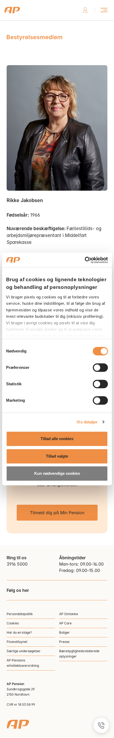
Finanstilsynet (17, 642)
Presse (64, 642)
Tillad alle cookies (57, 438)
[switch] (100, 367)
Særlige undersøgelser (24, 651)
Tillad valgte (57, 456)
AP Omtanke (68, 614)
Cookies (13, 623)
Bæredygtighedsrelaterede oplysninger (79, 653)
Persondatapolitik (20, 614)
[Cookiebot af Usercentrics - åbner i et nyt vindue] (85, 260)
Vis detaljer (87, 422)
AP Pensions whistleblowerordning (23, 663)
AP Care (65, 623)
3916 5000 (17, 564)
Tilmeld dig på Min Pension (57, 512)
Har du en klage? (19, 632)
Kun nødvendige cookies (57, 473)
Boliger (64, 632)
